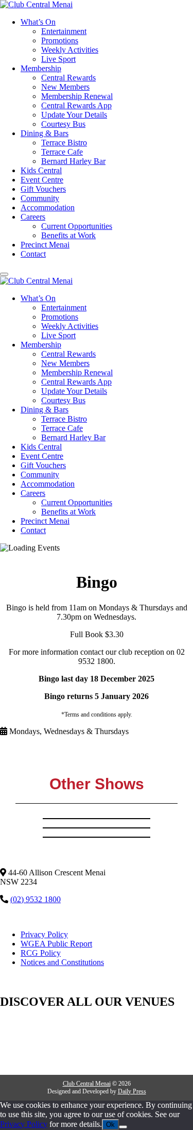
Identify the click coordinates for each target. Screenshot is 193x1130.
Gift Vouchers (43, 189)
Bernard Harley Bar (73, 161)
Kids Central (41, 170)
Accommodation (48, 207)
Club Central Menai (87, 1083)
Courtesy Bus (63, 124)
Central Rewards (68, 77)
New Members (65, 86)
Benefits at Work (68, 235)
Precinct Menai (45, 244)
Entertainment (63, 31)
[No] (123, 1126)
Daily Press (132, 1091)
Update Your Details (74, 114)
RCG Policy (41, 953)
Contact (33, 254)
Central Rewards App (76, 105)
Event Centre (42, 179)
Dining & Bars (44, 133)
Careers (33, 216)
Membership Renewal (77, 96)
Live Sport (58, 59)
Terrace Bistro (64, 142)
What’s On (38, 22)
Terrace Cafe (62, 151)
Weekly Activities (69, 49)
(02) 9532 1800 (35, 899)
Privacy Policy (44, 934)
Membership (41, 68)
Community (40, 198)
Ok (110, 1124)
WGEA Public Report (56, 943)
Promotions (59, 40)
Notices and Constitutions (62, 962)
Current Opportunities (76, 226)
